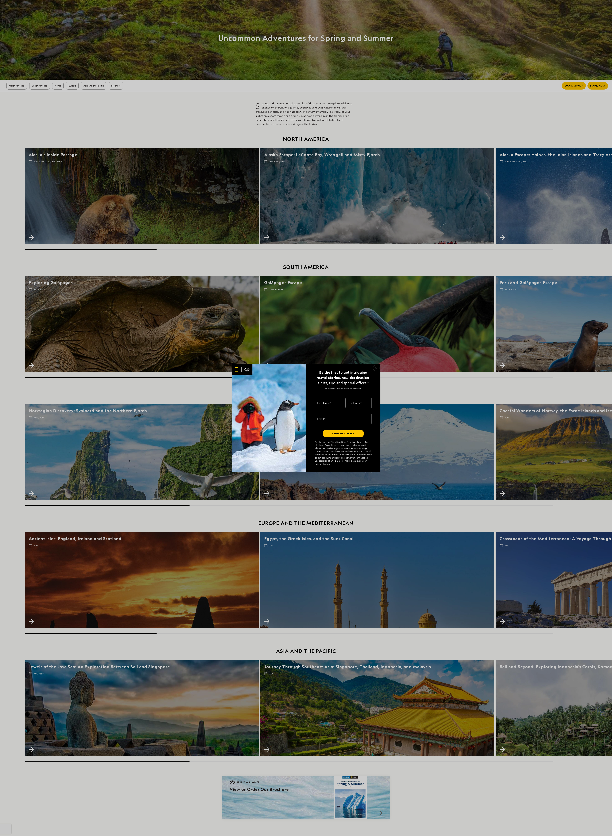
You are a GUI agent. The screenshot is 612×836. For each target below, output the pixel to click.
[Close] (376, 368)
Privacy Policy (322, 463)
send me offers (343, 433)
